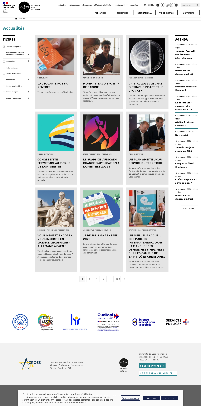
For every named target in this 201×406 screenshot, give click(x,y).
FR (145, 5)
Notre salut (181, 134)
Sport (85, 154)
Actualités (22, 18)
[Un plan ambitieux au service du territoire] (147, 133)
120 (118, 279)
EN (149, 5)
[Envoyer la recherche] (197, 5)
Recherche (10, 79)
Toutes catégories (13, 46)
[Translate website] (152, 5)
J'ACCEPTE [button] (151, 398)
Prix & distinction (13, 73)
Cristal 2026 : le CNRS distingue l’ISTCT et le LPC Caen (146, 87)
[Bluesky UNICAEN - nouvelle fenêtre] (158, 5)
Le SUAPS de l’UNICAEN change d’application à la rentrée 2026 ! (101, 163)
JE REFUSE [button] (169, 398)
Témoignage (52, 230)
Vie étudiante (43, 78)
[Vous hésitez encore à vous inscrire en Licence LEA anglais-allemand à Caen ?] (56, 209)
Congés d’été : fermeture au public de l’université (54, 163)
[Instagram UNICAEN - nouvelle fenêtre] (167, 5)
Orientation (98, 78)
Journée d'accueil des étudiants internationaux (185, 55)
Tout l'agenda (189, 209)
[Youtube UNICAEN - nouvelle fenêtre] (176, 5)
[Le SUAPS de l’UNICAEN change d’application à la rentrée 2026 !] (101, 133)
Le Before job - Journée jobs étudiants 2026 (183, 106)
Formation (10, 61)
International (12, 68)
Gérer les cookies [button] (130, 398)
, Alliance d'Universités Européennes (66, 365)
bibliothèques (74, 5)
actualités (62, 5)
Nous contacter (150, 366)
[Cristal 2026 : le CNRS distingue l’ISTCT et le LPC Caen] (147, 57)
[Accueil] (16, 18)
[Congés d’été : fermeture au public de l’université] (56, 133)
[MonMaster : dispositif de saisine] (101, 57)
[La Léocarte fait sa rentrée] (56, 57)
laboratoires (87, 5)
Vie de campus (12, 92)
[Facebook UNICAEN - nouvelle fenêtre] (162, 5)
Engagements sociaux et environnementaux (15, 53)
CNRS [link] (134, 95)
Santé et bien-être (14, 86)
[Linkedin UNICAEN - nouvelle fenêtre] (171, 5)
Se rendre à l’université (156, 373)
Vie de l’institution (13, 98)
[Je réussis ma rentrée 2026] (101, 209)
